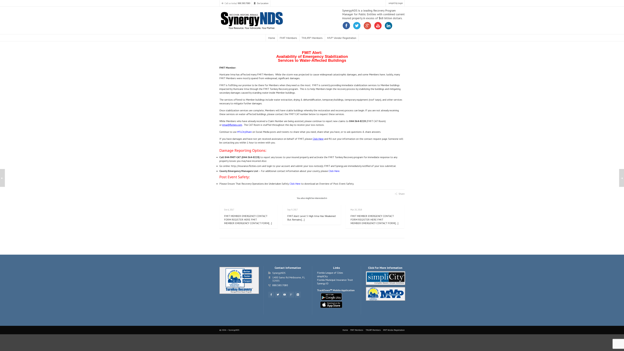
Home (345, 330)
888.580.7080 (280, 285)
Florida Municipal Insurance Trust (335, 279)
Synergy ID (322, 283)
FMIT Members (356, 330)
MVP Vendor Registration (394, 330)
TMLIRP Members (373, 330)
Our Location (262, 3)
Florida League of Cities (330, 272)
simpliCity (322, 276)
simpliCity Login (396, 3)
